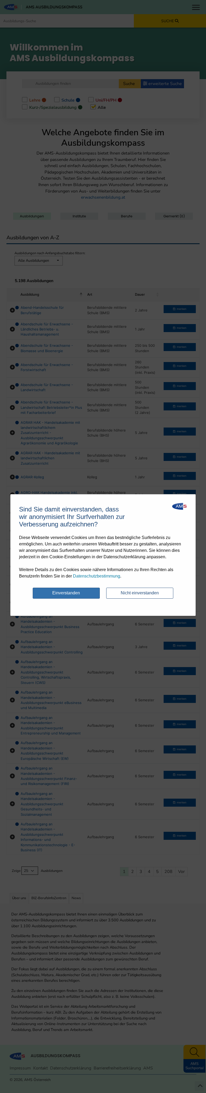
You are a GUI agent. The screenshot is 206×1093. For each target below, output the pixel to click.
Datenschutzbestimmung (96, 576)
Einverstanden (66, 593)
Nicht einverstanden (140, 593)
